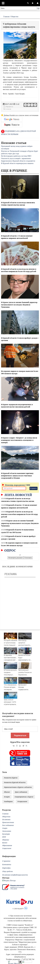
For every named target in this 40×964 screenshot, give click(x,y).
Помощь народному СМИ (17, 485)
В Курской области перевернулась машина (17, 163)
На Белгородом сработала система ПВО (16, 156)
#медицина (8, 801)
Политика (6, 819)
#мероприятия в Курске (24, 797)
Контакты (6, 864)
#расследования (21, 792)
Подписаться (20, 735)
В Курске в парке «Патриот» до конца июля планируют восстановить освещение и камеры (19, 440)
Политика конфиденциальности (15, 875)
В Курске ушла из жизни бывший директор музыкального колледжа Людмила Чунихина (19, 304)
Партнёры (6, 868)
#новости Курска (10, 778)
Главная (6, 16)
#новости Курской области (14, 782)
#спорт (7, 797)
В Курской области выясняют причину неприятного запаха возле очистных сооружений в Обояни (17, 475)
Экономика (6, 831)
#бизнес (7, 792)
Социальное (6, 848)
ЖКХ (4, 837)
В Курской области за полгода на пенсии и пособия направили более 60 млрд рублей (19, 514)
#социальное (22, 801)
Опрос (9, 550)
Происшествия (8, 822)
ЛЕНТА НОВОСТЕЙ (17, 495)
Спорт (4, 828)
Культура (6, 834)
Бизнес (4, 843)
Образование (7, 845)
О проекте (6, 861)
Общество (14, 16)
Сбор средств (7, 871)
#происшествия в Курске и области (18, 787)
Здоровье (5, 840)
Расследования (8, 825)
